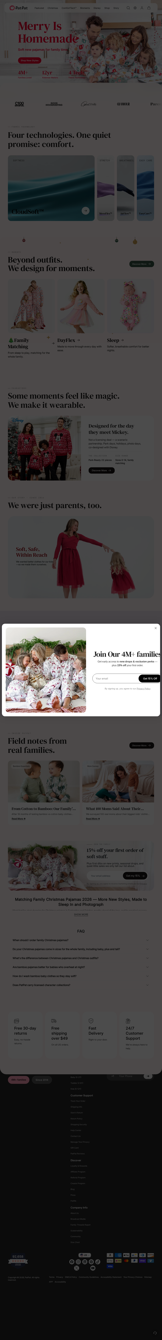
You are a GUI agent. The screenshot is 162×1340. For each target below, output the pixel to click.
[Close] (155, 628)
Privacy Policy (143, 688)
